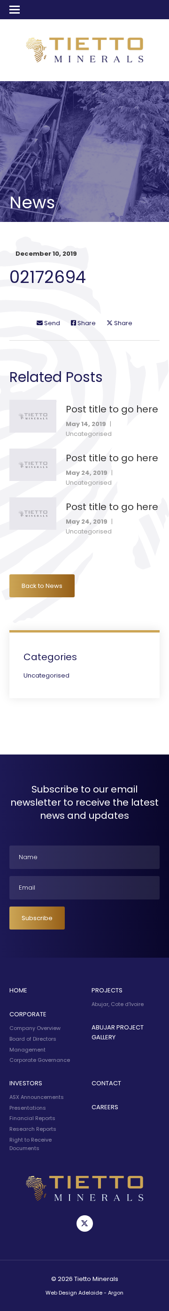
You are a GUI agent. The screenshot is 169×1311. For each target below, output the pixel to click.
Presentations (27, 1108)
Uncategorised (89, 433)
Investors (25, 1083)
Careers (105, 1107)
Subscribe (37, 918)
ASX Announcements (36, 1097)
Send (51, 323)
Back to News (42, 585)
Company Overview (35, 1028)
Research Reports (32, 1129)
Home (18, 990)
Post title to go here (112, 409)
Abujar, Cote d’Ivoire (118, 1004)
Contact (106, 1083)
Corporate (27, 1014)
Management (27, 1049)
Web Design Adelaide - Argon (84, 1292)
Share (86, 323)
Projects (107, 990)
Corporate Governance (39, 1060)
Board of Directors (32, 1039)
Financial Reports (32, 1118)
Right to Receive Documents (30, 1144)
